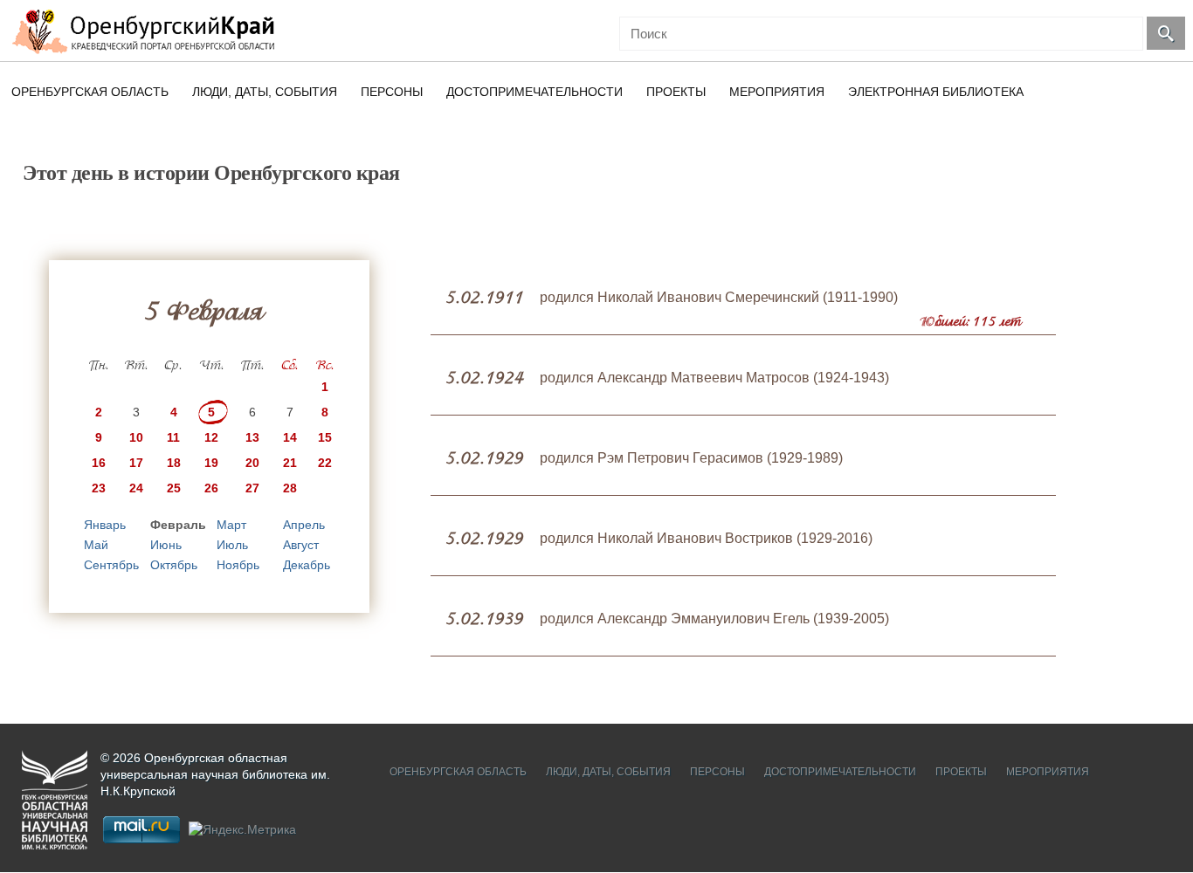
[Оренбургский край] (147, 31)
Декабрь (306, 565)
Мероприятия (776, 92)
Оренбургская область (90, 92)
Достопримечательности (534, 92)
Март (231, 525)
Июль (232, 545)
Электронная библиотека (936, 92)
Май (96, 545)
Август (301, 545)
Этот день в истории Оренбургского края (211, 173)
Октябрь (173, 565)
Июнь (166, 545)
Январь (105, 525)
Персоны (392, 92)
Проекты (676, 92)
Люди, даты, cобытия (264, 92)
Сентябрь (111, 565)
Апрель (304, 525)
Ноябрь (238, 565)
